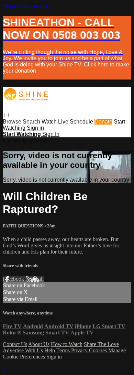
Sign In (50, 134)
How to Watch (66, 344)
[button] (6, 115)
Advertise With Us (23, 350)
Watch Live (55, 122)
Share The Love (101, 344)
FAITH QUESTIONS (23, 225)
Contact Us (15, 344)
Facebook (14, 279)
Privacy (80, 350)
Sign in (35, 128)
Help (50, 350)
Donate (103, 122)
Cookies (98, 350)
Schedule (81, 122)
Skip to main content (25, 6)
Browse (13, 122)
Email (37, 279)
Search (32, 122)
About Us (38, 344)
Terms (63, 350)
